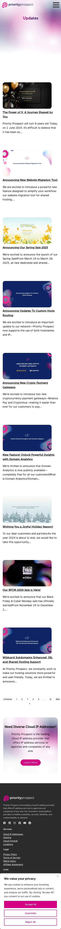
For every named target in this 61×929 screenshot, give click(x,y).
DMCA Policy (9, 861)
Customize (30, 913)
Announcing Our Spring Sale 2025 (25, 247)
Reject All (30, 922)
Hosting (7, 837)
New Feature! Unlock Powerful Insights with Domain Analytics (28, 457)
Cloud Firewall (10, 841)
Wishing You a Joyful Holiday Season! (28, 526)
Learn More (30, 762)
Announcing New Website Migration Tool (30, 180)
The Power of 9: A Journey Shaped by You (28, 114)
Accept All (30, 904)
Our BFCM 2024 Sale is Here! (22, 590)
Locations (8, 844)
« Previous (7, 699)
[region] (30, 901)
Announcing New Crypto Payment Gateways (25, 385)
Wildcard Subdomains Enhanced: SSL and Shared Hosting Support (28, 659)
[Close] (58, 876)
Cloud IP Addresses (13, 834)
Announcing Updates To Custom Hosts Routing (29, 313)
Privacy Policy (10, 854)
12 (50, 699)
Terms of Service (11, 857)
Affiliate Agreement (13, 864)
